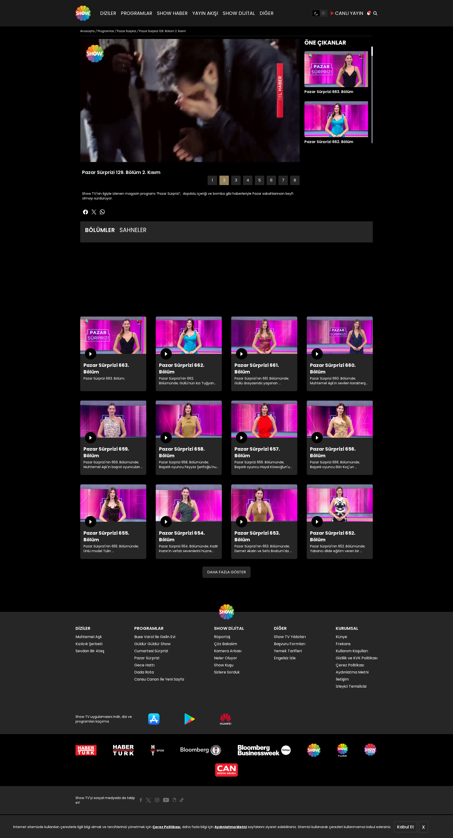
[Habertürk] (86, 750)
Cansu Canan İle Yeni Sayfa (159, 679)
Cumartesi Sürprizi (151, 651)
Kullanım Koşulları (352, 651)
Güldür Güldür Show (152, 644)
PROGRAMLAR (136, 13)
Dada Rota (144, 672)
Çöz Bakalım (225, 644)
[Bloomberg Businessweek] (264, 750)
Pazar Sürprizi (146, 658)
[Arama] (375, 13)
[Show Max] (371, 750)
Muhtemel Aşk (89, 636)
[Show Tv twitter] (94, 212)
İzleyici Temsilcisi (351, 686)
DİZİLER (108, 13)
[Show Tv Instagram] (157, 800)
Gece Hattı (144, 665)
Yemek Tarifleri (288, 651)
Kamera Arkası (227, 651)
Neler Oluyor (225, 658)
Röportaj (222, 636)
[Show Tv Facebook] (141, 800)
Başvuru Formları (289, 644)
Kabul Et (405, 827)
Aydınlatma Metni (230, 827)
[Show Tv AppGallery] (225, 719)
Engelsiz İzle (285, 658)
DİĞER (266, 13)
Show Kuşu (223, 665)
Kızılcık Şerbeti (89, 644)
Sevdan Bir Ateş (90, 651)
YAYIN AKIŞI (205, 13)
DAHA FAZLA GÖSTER (226, 572)
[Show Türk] (342, 750)
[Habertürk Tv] (123, 750)
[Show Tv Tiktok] (182, 800)
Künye (341, 636)
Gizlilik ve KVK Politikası (357, 658)
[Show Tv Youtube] (166, 800)
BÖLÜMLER (100, 230)
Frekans (343, 644)
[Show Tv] (83, 13)
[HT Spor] (157, 750)
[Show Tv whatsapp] (102, 212)
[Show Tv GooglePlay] (190, 719)
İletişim (342, 679)
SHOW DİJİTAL (239, 13)
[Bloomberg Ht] (200, 750)
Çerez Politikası (166, 827)
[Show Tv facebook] (85, 212)
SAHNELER (133, 230)
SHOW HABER (172, 13)
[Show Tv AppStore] (154, 719)
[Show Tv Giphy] (174, 800)
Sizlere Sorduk (227, 672)
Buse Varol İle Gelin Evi (154, 636)
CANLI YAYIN (349, 13)
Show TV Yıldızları (290, 636)
